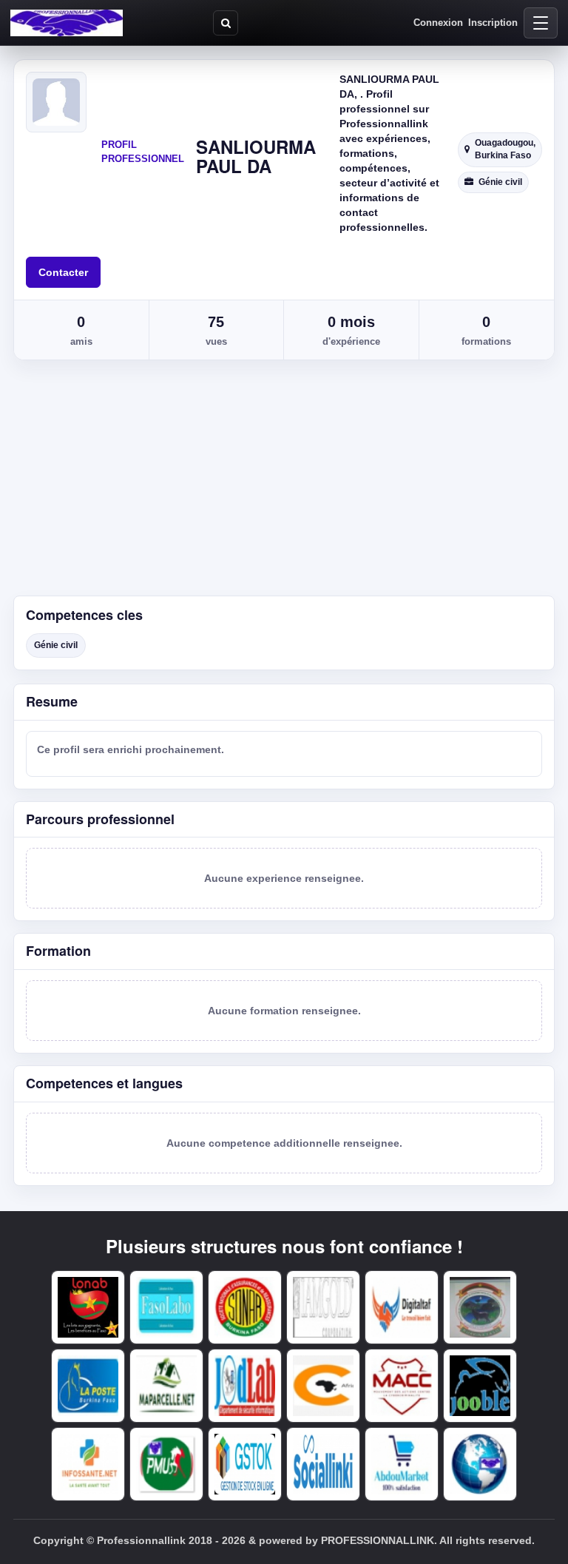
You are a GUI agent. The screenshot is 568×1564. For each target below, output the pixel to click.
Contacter (63, 272)
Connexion (438, 22)
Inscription (493, 22)
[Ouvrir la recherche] (225, 23)
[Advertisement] (284, 484)
